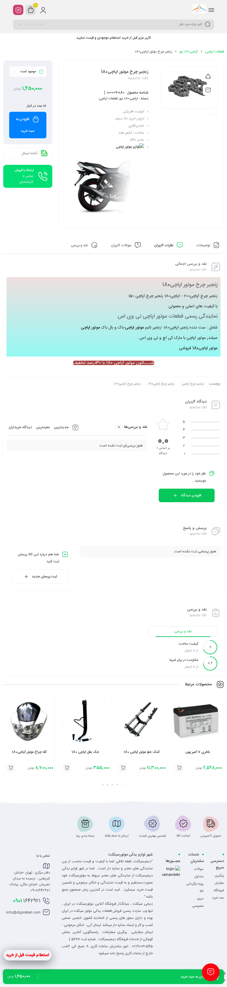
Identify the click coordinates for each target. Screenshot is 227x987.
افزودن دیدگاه (191, 495)
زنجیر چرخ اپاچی (193, 384)
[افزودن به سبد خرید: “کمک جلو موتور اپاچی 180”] (123, 767)
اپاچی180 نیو (188, 52)
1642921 (26, 901)
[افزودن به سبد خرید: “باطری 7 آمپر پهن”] (179, 767)
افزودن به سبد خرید (25, 125)
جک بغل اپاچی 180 (85, 752)
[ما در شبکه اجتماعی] (18, 10)
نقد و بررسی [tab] (80, 245)
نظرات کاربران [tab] (164, 245)
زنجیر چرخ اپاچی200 (127, 384)
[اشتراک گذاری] (208, 76)
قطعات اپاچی (214, 52)
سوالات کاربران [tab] (121, 245)
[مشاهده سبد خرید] (30, 10)
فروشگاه (219, 890)
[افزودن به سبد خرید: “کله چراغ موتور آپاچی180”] (10, 767)
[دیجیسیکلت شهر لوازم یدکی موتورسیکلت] (199, 9)
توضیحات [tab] (203, 245)
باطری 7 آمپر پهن (197, 752)
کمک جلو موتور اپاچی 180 (142, 752)
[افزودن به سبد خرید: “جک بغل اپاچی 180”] (66, 767)
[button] (123, 784)
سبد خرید (218, 898)
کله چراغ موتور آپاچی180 (29, 752)
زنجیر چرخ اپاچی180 (161, 384)
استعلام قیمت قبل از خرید (27, 955)
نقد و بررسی (183, 631)
